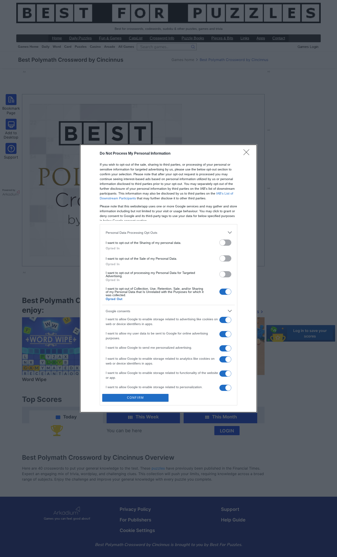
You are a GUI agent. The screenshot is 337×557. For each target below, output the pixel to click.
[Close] (247, 153)
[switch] (225, 243)
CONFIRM (135, 397)
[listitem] (168, 232)
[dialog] (168, 278)
